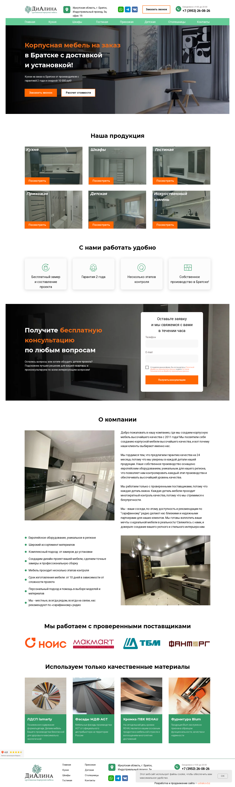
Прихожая (126, 22)
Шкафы (77, 22)
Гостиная (102, 22)
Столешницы (177, 22)
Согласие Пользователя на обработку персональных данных (169, 370)
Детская (150, 22)
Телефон (150, 337)
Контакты (203, 22)
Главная (30, 22)
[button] (156, 9)
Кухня (52, 22)
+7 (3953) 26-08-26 (196, 11)
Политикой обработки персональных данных (172, 368)
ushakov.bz (204, 783)
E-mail (149, 352)
